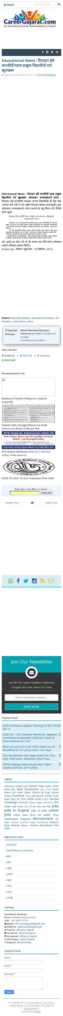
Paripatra (25, 819)
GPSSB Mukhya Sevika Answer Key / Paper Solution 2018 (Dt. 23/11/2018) (27, 766)
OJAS (9, 880)
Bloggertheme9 (31, 1008)
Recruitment (43, 818)
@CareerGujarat (27, 933)
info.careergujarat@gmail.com (25, 923)
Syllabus (24, 825)
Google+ (24, 336)
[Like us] (42, 52)
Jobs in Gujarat (17, 810)
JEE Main (37, 806)
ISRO (9, 862)
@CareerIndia (24, 942)
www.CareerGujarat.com (30, 926)
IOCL (26, 806)
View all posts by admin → (34, 340)
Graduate (23, 802)
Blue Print (45, 789)
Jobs (55, 806)
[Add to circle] (47, 52)
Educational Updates (43, 317)
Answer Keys (36, 786)
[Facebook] (20, 582)
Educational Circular (42, 795)
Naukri (47, 814)
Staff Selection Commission (20, 850)
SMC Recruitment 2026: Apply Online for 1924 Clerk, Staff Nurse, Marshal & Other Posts (29, 757)
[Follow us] (52, 52)
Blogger (37, 1011)
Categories (14, 52)
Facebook (49, 333)
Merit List (35, 814)
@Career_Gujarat (25, 929)
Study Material (11, 825)
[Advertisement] (31, 108)
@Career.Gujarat (28, 936)
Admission (9, 786)
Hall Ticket (17, 806)
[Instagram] (36, 582)
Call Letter (17, 792)
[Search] (59, 4)
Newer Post (12, 502)
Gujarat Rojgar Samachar (41, 802)
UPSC (9, 885)
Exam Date (10, 799)
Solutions (54, 822)
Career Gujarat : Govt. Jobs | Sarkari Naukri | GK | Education (32, 1004)
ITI (31, 806)
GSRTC (10, 874)
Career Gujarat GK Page (37, 792)
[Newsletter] (52, 582)
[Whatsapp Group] (12, 582)
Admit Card (22, 786)
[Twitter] (27, 582)
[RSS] (44, 582)
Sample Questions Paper (23, 822)
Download (18, 795)
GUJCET (45, 799)
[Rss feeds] (57, 52)
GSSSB (38, 799)
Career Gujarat (27, 939)
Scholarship (42, 822)
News (31, 321)
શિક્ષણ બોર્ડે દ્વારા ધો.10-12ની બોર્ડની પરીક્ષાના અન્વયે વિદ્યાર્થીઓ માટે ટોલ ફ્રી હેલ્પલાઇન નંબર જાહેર (29, 748)
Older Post (52, 502)
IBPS (9, 856)
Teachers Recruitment (41, 825)
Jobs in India (39, 810)
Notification (11, 819)
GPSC (23, 799)
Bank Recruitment (27, 789)
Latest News (19, 321)
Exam (56, 795)
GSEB (30, 799)
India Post (11, 844)
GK (18, 799)
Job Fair (47, 806)
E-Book (28, 796)
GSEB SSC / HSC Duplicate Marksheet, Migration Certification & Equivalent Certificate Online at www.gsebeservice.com (30, 738)
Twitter (38, 333)
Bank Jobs (9, 789)
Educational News (20, 317)
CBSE (9, 868)
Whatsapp (10, 360)
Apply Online (52, 786)
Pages (10, 4)
